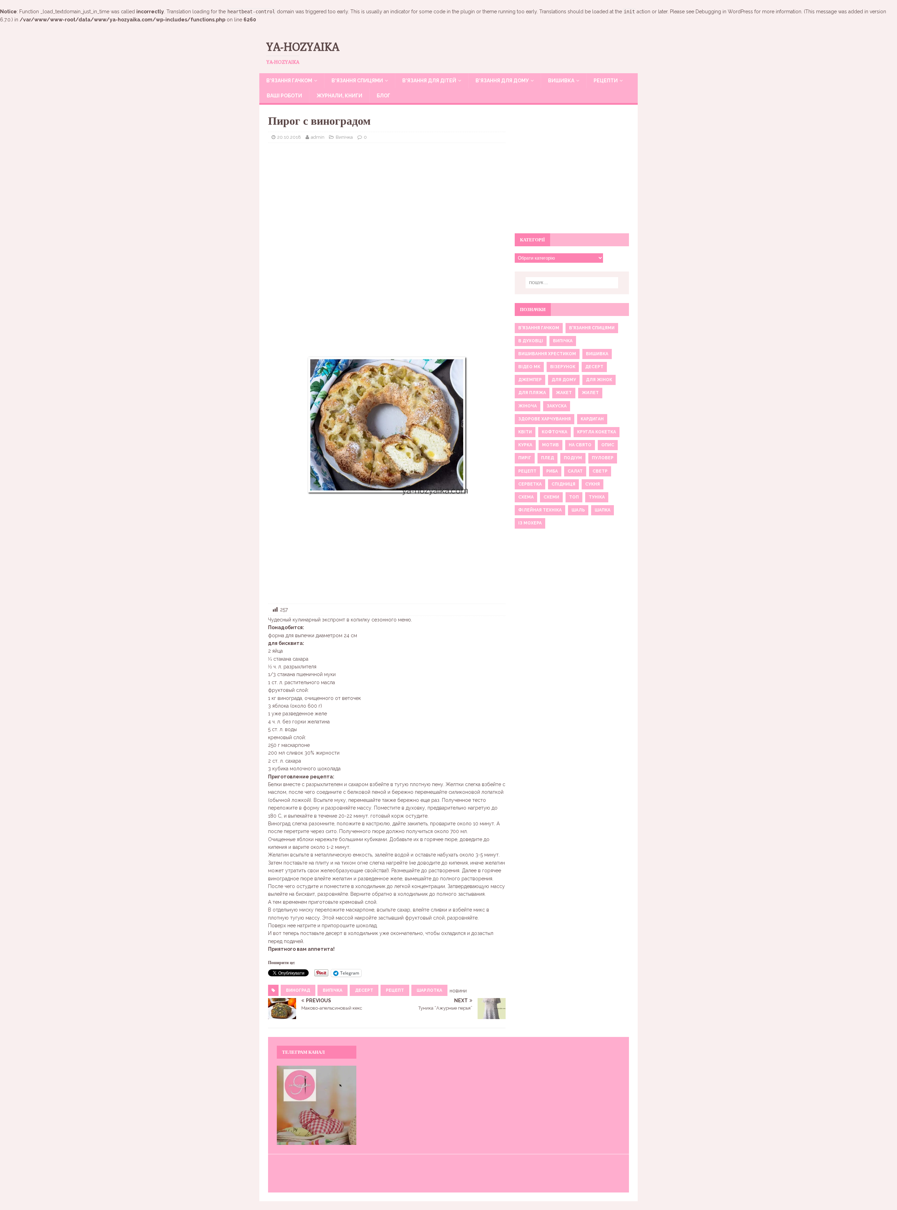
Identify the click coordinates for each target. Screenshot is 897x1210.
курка (525, 444)
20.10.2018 (289, 137)
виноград (298, 990)
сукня (592, 484)
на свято (580, 444)
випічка (332, 990)
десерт (364, 990)
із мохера (530, 523)
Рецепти (606, 80)
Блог (383, 95)
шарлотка (429, 990)
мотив (550, 444)
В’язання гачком (289, 80)
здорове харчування (544, 419)
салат (575, 471)
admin (317, 137)
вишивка (597, 353)
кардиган (592, 419)
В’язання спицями (357, 80)
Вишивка (561, 80)
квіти (525, 431)
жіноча (527, 406)
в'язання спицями (592, 327)
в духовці (530, 340)
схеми (551, 497)
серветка (530, 484)
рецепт (395, 990)
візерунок (562, 366)
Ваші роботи (284, 95)
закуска (557, 406)
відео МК (529, 366)
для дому (564, 379)
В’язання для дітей (429, 80)
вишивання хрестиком (547, 353)
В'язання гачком (538, 327)
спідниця (563, 484)
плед (547, 457)
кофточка (554, 431)
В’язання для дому (502, 80)
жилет (590, 392)
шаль (578, 510)
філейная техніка (540, 510)
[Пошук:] (571, 282)
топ (574, 497)
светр (600, 471)
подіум (573, 457)
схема (526, 497)
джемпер (530, 379)
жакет (564, 392)
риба (552, 471)
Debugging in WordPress (724, 11)
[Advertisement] (387, 199)
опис (607, 444)
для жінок (599, 379)
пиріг (524, 457)
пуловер (603, 457)
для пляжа (532, 392)
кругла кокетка (596, 431)
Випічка (344, 137)
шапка (602, 510)
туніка (597, 497)
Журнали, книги (339, 95)
